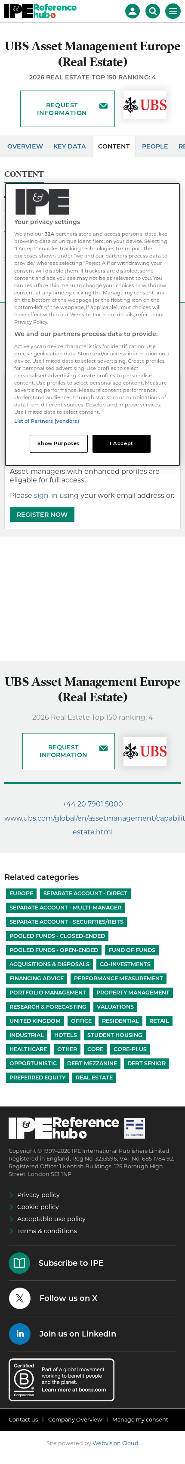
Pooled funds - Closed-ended (57, 936)
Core (95, 1049)
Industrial (26, 1035)
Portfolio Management (47, 992)
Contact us (23, 1419)
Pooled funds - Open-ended (53, 950)
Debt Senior (146, 1063)
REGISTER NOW (42, 514)
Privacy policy (38, 1195)
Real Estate (94, 1077)
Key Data (69, 146)
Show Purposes (58, 443)
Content (114, 146)
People (155, 146)
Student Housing (114, 1035)
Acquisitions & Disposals (49, 964)
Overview (25, 146)
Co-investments (125, 964)
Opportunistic (33, 1063)
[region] (93, 325)
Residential (120, 1021)
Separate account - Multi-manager (65, 907)
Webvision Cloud (115, 1443)
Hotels (65, 1035)
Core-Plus (130, 1049)
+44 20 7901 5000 (92, 804)
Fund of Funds (131, 950)
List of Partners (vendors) (46, 421)
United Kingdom (35, 1021)
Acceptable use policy (51, 1219)
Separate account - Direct (85, 893)
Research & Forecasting (47, 1006)
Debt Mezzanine (92, 1063)
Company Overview (75, 1419)
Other (67, 1049)
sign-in (46, 495)
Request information (62, 109)
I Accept (121, 443)
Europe (21, 893)
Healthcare (28, 1049)
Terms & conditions (47, 1231)
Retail (159, 1021)
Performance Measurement (118, 978)
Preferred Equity (37, 1077)
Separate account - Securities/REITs (66, 921)
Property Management (133, 992)
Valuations (115, 1006)
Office (81, 1021)
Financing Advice (36, 978)
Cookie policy (38, 1207)
